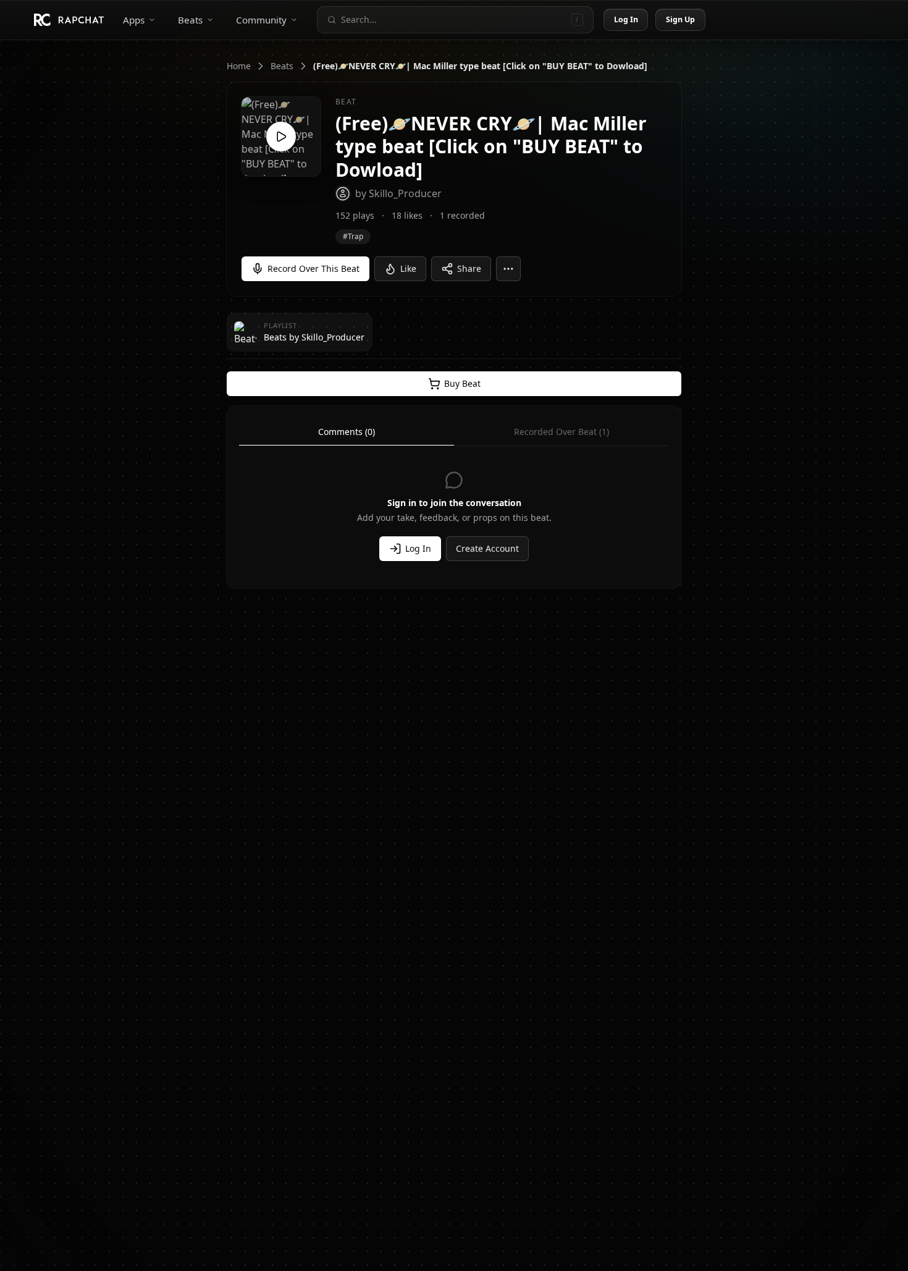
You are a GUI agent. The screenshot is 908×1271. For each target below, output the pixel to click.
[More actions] (508, 268)
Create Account (487, 548)
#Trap (353, 236)
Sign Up (681, 19)
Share (469, 268)
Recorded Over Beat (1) (561, 431)
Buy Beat (462, 383)
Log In (626, 19)
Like (408, 268)
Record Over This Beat (313, 268)
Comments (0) (346, 431)
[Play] (281, 136)
